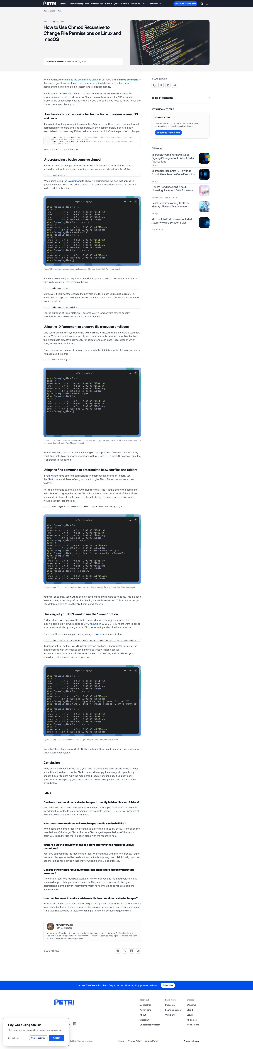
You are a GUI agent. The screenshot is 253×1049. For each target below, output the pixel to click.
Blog (45, 11)
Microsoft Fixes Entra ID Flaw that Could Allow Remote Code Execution (173, 172)
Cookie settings (191, 1041)
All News (157, 148)
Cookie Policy (13, 1038)
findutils (94, 623)
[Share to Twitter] (124, 950)
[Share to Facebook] (117, 950)
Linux (52, 11)
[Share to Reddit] (138, 950)
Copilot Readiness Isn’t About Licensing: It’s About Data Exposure (172, 188)
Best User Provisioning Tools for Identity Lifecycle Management (170, 204)
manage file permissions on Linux (82, 79)
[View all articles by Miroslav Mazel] (50, 926)
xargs (99, 634)
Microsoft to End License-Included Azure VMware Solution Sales (172, 220)
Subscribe (168, 985)
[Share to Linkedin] (131, 950)
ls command (75, 181)
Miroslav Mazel (66, 62)
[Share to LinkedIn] (74, 1024)
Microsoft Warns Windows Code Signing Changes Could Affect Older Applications (173, 158)
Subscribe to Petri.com (185, 4)
